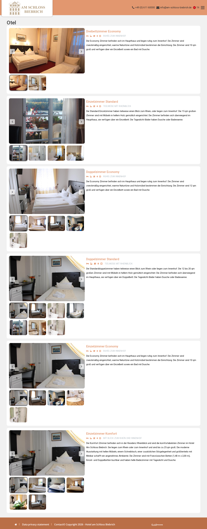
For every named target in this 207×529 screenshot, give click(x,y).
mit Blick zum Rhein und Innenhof (122, 438)
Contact (58, 524)
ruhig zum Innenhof (114, 36)
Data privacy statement (35, 524)
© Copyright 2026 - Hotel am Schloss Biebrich (89, 524)
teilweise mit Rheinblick (117, 106)
